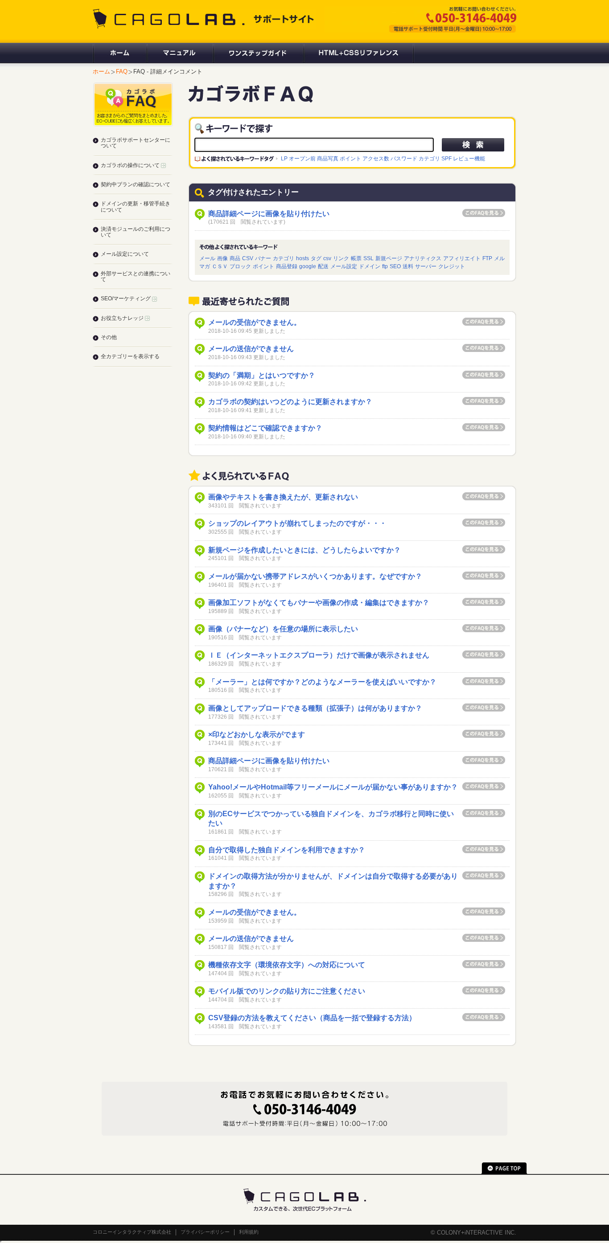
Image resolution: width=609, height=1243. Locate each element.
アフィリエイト (462, 258)
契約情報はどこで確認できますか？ (265, 428)
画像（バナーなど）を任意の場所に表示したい (283, 629)
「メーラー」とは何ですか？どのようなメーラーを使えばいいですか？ (322, 682)
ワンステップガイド (258, 53)
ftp (385, 266)
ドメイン (369, 266)
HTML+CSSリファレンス (358, 53)
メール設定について (125, 254)
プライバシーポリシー (205, 1232)
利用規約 (249, 1232)
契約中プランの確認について (135, 184)
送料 (408, 266)
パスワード (404, 158)
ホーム (119, 53)
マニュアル (179, 53)
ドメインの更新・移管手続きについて (135, 206)
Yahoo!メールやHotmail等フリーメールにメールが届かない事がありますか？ (333, 787)
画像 (222, 258)
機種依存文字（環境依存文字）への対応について (286, 965)
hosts (302, 258)
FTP (487, 258)
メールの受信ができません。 (254, 322)
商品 (235, 258)
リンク (341, 258)
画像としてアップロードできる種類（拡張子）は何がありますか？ (315, 708)
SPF (446, 158)
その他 (109, 337)
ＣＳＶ (220, 266)
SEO (395, 266)
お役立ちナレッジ (123, 318)
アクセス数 (375, 158)
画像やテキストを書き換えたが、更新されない (283, 497)
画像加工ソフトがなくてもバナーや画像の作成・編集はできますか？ (318, 602)
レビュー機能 (469, 158)
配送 (323, 266)
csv (327, 258)
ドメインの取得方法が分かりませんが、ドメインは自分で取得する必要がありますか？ (333, 881)
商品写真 (327, 158)
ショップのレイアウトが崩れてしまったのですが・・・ (297, 523)
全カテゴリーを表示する (130, 356)
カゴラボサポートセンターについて (135, 143)
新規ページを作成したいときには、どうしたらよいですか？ (304, 550)
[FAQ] (250, 98)
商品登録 (286, 266)
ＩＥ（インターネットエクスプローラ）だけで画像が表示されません (318, 655)
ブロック (240, 266)
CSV (247, 258)
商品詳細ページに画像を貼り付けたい (268, 213)
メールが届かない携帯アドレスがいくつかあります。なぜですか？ (315, 576)
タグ (316, 258)
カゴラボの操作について (131, 165)
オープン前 (302, 158)
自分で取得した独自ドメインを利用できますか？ (286, 850)
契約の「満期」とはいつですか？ (261, 375)
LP (284, 158)
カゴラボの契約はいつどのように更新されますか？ (290, 401)
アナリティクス (422, 258)
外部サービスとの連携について (135, 276)
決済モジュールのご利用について (135, 232)
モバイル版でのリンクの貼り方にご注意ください (286, 991)
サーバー (425, 266)
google (307, 266)
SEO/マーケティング (126, 298)
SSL (368, 258)
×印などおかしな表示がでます (256, 734)
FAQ (122, 71)
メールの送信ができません (251, 348)
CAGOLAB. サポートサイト (204, 19)
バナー (263, 258)
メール (207, 258)
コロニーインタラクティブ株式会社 (132, 1232)
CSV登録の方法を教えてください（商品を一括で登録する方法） (312, 1018)
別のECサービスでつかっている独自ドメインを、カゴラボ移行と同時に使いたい (331, 818)
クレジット (451, 266)
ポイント (350, 158)
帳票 (356, 258)
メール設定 (343, 266)
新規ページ (388, 258)
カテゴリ (429, 158)
